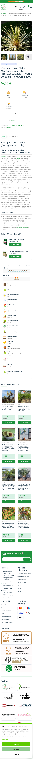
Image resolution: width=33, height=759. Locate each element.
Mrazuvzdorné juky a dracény (8, 404)
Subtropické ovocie (6, 442)
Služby (19, 588)
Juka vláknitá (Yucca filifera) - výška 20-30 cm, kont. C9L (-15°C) (8, 408)
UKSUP (19, 591)
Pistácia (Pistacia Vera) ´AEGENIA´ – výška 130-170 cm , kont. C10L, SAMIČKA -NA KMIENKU (8, 525)
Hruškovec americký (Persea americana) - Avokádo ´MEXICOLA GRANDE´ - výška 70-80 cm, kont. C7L (8, 447)
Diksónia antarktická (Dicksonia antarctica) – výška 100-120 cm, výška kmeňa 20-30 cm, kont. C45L (8, 486)
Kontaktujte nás (5, 619)
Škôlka (19, 585)
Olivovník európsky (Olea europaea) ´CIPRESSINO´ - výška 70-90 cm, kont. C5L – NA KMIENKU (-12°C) (24, 447)
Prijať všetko (16, 744)
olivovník (25, 227)
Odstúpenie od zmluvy (7, 622)
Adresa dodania (5, 605)
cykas (20, 227)
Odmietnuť (16, 754)
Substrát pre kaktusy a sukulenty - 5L (16, 240)
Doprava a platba (21, 582)
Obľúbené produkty (6, 610)
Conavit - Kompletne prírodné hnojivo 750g (18, 252)
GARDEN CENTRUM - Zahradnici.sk (15, 125)
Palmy (19, 404)
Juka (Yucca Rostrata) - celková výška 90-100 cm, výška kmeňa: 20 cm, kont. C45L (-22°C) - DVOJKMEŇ (24, 486)
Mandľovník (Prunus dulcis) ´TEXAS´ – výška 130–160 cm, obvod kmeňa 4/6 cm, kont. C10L (24, 526)
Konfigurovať (16, 749)
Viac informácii (5, 739)
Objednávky (4, 607)
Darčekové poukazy (6, 616)
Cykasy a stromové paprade (7, 482)
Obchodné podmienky (23, 576)
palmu (18, 158)
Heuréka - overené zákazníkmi (17, 1)
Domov (4, 13)
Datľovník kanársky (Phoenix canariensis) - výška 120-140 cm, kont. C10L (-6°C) (24, 408)
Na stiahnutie (12, 136)
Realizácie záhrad (21, 579)
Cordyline (3, 156)
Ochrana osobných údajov (24, 573)
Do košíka (9, 422)
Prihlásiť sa (26, 559)
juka (17, 227)
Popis (3, 136)
